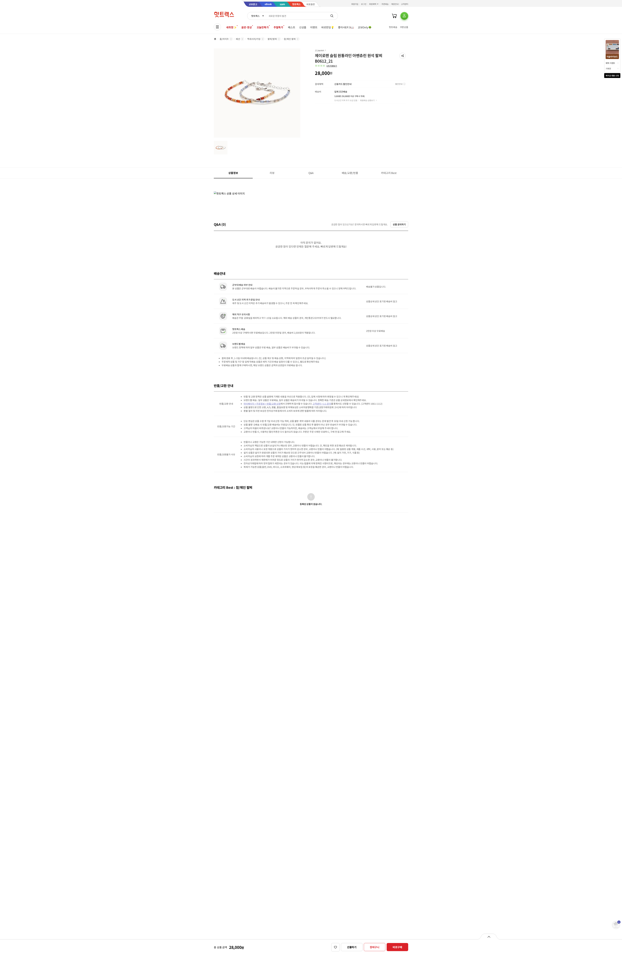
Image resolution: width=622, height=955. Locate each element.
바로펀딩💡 (327, 27)
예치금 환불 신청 (612, 75)
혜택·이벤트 (610, 63)
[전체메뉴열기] (217, 26)
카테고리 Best (389, 173)
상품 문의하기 (399, 224)
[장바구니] (394, 16)
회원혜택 (372, 4)
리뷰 (272, 173)
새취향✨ (231, 27)
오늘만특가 (263, 27)
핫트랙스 (255, 16)
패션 (238, 39)
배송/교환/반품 (350, 173)
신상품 (302, 27)
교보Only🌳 (365, 27)
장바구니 (374, 947)
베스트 (291, 27)
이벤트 (313, 27)
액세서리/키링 (253, 39)
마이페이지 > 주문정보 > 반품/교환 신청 (262, 403)
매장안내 (394, 4)
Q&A (311, 173)
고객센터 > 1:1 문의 (322, 403)
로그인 (363, 4)
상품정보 (233, 173)
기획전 (608, 68)
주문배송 (385, 4)
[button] (402, 56)
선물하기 (352, 947)
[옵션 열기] (489, 936)
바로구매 (397, 947)
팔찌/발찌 (272, 39)
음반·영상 (246, 27)
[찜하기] (335, 947)
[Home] (215, 39)
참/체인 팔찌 (289, 39)
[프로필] (404, 16)
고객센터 (404, 4)
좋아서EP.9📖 (346, 27)
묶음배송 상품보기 (367, 100)
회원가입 (354, 4)
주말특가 (278, 27)
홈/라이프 (224, 39)
